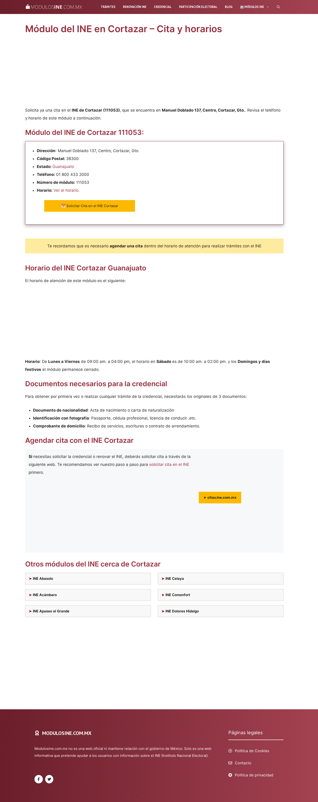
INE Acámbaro (45, 595)
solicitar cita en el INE (169, 464)
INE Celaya (175, 578)
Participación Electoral (198, 7)
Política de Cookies (252, 750)
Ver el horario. (67, 190)
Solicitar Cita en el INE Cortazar (89, 206)
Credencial (163, 7)
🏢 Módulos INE (252, 7)
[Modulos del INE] (55, 7)
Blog (229, 7)
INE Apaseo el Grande (51, 611)
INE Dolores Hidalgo (182, 611)
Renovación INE (134, 7)
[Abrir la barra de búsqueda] (278, 7)
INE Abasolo (43, 578)
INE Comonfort (178, 595)
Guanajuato (63, 166)
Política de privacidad (254, 775)
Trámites (108, 7)
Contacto (243, 763)
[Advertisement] (154, 71)
